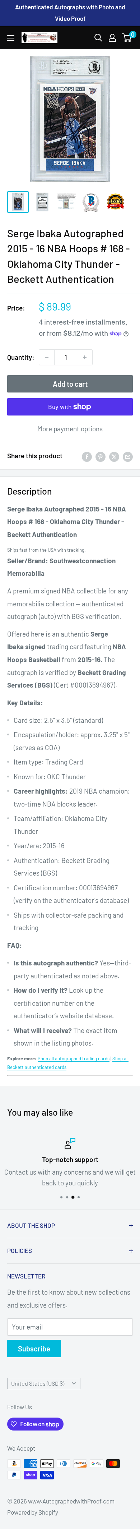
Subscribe (34, 1348)
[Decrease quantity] (46, 357)
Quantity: (20, 357)
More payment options (70, 428)
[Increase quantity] (84, 357)
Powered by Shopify (32, 1512)
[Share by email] (128, 455)
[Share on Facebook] (87, 455)
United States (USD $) (37, 1383)
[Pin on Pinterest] (100, 455)
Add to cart (70, 384)
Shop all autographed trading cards (73, 1058)
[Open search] (98, 38)
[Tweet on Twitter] (114, 455)
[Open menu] (10, 38)
